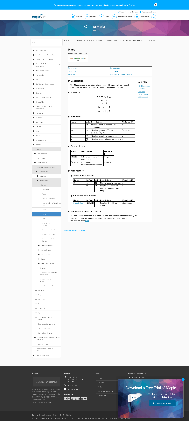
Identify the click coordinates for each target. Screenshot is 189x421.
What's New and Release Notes (46, 55)
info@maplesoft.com (74, 389)
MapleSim (39, 149)
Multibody (41, 308)
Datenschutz (95, 418)
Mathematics (40, 75)
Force (44, 194)
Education (39, 118)
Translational (43, 180)
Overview (45, 189)
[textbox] (104, 97)
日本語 (62, 415)
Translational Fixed (48, 230)
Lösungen (101, 383)
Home (66, 40)
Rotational (42, 176)
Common (44, 185)
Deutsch (55, 415)
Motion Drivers (46, 250)
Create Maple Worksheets (44, 59)
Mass (44, 214)
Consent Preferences (106, 418)
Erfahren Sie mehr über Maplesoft (41, 402)
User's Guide (41, 158)
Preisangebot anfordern (149, 12)
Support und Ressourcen (105, 391)
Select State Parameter (46, 286)
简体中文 (69, 415)
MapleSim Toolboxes (42, 355)
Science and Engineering (43, 97)
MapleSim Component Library (46, 167)
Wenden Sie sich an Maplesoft (128, 12)
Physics (38, 79)
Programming (40, 88)
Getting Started (41, 50)
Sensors (43, 259)
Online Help (81, 40)
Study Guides (40, 122)
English (41, 415)
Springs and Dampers (48, 263)
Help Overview (42, 154)
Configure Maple (41, 140)
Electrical (41, 290)
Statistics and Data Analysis (45, 84)
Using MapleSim (42, 162)
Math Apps (39, 113)
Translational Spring (48, 234)
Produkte (100, 378)
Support (73, 40)
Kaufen (100, 387)
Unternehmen (102, 395)
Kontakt (67, 373)
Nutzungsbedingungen (83, 418)
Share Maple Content (43, 70)
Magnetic (41, 295)
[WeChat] (85, 398)
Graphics (39, 93)
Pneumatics (42, 304)
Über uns (35, 373)
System (38, 131)
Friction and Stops (47, 245)
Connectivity (40, 102)
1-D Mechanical (43, 171)
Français (48, 415)
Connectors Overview (45, 333)
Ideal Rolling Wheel (48, 198)
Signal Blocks (42, 313)
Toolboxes (39, 145)
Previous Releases (43, 344)
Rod (43, 219)
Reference (39, 127)
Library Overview (44, 328)
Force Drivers (45, 254)
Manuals (38, 136)
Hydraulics (41, 299)
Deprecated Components (46, 324)
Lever (44, 210)
